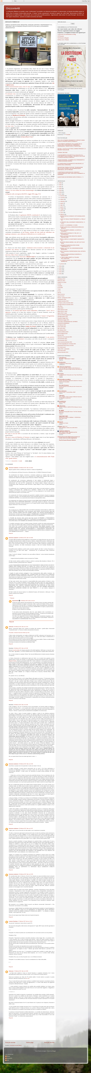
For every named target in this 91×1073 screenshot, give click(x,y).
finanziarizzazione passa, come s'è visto (19, 86)
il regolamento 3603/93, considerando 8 (29, 215)
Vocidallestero (62, 401)
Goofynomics (62, 362)
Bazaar (8, 1056)
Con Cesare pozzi (62, 347)
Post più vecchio (49, 1042)
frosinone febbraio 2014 (63, 331)
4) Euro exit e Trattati (63, 39)
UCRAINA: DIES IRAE (62, 152)
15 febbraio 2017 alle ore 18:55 (26, 537)
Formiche (61, 373)
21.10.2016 (60, 287)
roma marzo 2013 (62, 350)
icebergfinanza (62, 357)
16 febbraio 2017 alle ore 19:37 (26, 828)
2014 (60, 269)
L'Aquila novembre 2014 (63, 301)
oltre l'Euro (60, 306)
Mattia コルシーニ (63, 426)
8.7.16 (59, 290)
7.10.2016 (60, 285)
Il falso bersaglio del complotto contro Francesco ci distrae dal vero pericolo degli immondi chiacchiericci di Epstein (70, 369)
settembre (62, 201)
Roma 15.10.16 (61, 294)
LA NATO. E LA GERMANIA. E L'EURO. (69, 225)
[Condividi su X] (28, 461)
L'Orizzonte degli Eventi (65, 366)
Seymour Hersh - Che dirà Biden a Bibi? (67, 392)
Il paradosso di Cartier (63, 423)
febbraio (62, 214)
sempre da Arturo (31, 326)
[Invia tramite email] (25, 461)
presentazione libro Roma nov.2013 (66, 345)
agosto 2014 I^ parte (62, 313)
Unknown (11, 626)
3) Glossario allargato (63, 38)
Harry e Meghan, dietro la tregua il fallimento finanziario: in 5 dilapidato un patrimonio (70, 397)
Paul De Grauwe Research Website (67, 440)
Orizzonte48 (13, 8)
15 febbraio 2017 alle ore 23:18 (27, 600)
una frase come (9, 126)
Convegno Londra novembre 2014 (65, 302)
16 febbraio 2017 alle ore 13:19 (21, 626)
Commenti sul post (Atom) (16, 1045)
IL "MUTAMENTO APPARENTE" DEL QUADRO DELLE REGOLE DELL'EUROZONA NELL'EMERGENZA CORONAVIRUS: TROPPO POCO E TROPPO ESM (70, 145)
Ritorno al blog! (62, 402)
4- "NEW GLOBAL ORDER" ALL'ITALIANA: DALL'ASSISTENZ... (69, 258)
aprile (61, 210)
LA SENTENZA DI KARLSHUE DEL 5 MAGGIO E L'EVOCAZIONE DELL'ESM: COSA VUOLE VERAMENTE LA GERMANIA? (71, 173)
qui (26, 978)
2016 (60, 266)
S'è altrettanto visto (10, 94)
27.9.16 (59, 284)
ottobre (62, 199)
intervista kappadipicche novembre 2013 (67, 343)
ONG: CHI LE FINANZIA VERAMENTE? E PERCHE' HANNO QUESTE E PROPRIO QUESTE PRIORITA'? (71, 141)
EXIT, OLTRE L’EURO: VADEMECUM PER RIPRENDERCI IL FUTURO (68, 433)
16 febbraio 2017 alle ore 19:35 (26, 763)
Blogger (54, 1051)
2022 (60, 184)
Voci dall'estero (62, 391)
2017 (60, 194)
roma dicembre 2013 (62, 338)
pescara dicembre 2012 (63, 352)
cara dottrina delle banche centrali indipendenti (24, 310)
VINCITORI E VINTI (63, 416)
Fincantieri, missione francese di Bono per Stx (19, 632)
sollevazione (62, 405)
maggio (62, 208)
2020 (60, 188)
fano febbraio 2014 (62, 330)
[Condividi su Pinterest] (31, 461)
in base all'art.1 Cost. (27, 137)
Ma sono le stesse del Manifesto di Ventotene (17, 437)
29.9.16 (59, 292)
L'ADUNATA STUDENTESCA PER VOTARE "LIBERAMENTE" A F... (69, 246)
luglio (61, 205)
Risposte (12, 598)
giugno (62, 207)
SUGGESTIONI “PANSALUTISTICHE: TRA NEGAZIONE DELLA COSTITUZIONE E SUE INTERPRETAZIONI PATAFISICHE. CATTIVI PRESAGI (70, 168)
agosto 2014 (60, 307)
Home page (29, 1042)
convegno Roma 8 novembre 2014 (65, 304)
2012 (60, 273)
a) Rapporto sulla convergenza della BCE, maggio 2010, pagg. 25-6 (23, 194)
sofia (8, 1060)
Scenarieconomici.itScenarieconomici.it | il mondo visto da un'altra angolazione (69, 437)
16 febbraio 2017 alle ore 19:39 (26, 874)
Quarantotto (15, 600)
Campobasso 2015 (62, 299)
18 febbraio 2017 (61, 279)
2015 (60, 268)
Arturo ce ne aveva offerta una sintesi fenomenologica (19, 190)
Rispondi (11, 533)
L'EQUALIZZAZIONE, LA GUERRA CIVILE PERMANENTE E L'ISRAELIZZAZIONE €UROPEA (71, 160)
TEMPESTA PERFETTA (64, 431)
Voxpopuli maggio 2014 (63, 318)
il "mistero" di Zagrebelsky (47, 316)
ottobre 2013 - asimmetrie (63, 348)
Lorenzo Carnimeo (13, 921)
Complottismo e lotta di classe (65, 363)
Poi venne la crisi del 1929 (12, 433)
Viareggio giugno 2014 (63, 316)
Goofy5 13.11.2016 (62, 282)
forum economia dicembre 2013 (65, 342)
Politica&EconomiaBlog (65, 379)
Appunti (61, 421)
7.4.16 (59, 289)
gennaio (62, 263)
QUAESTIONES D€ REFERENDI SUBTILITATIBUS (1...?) (70, 177)
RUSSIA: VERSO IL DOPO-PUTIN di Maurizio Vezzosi (70, 407)
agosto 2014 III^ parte (62, 309)
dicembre (62, 195)
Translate (68, 134)
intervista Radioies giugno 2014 (65, 314)
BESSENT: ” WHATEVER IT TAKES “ (67, 358)
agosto (62, 203)
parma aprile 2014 (62, 326)
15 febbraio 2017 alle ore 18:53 (26, 467)
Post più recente (10, 1042)
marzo (61, 212)
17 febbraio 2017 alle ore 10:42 (25, 921)
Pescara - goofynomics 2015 (64, 297)
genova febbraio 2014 (62, 333)
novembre (62, 197)
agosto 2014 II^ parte (62, 311)
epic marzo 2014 (61, 328)
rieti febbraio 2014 (62, 325)
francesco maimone (13, 467)
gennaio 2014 (61, 335)
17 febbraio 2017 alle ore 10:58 (21, 971)
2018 (60, 192)
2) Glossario (61, 36)
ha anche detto (16, 650)
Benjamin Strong (12, 660)
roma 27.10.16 (61, 296)
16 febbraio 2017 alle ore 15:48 (21, 704)
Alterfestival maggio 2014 (63, 319)
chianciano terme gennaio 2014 (65, 336)
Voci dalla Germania (64, 385)
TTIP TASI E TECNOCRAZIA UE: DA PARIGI (67, 321)
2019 (60, 190)
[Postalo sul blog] (27, 461)
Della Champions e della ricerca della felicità (68, 427)
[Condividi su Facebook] (29, 461)
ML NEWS (61, 410)
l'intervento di (27, 256)
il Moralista (61, 395)
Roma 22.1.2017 (61, 280)
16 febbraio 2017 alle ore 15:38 (21, 648)
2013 (60, 271)
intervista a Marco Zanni (11, 255)
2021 (60, 186)
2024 (60, 182)
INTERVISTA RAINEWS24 (63, 323)
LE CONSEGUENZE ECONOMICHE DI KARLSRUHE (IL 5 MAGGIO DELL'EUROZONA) (71, 164)
